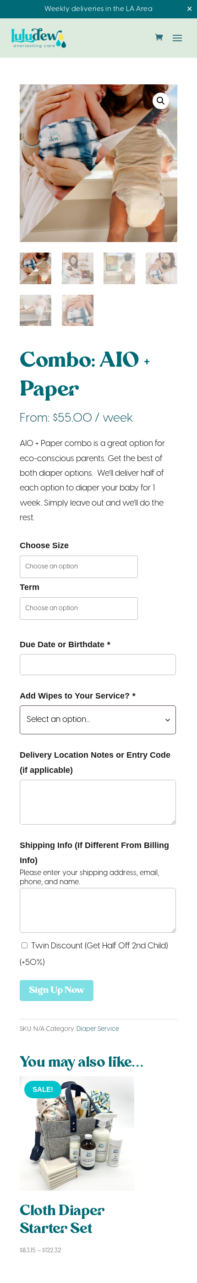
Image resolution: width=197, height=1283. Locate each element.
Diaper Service (98, 1029)
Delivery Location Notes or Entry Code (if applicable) (95, 762)
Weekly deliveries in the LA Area (98, 9)
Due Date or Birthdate (65, 644)
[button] (161, 101)
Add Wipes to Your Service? (77, 695)
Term (29, 587)
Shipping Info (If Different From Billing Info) (94, 853)
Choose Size (44, 545)
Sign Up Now (56, 990)
